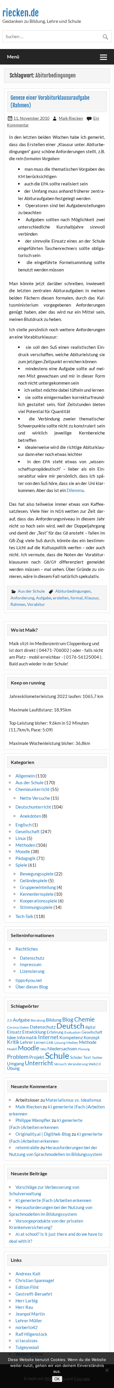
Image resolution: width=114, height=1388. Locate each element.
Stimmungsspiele (36, 907)
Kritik (13, 1042)
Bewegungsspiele (36, 873)
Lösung (59, 1042)
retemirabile (27, 1147)
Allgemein (25, 775)
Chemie (84, 1019)
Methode (87, 1042)
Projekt (36, 1057)
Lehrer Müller (28, 1320)
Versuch (60, 1064)
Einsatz (14, 1031)
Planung (84, 1049)
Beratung (38, 1020)
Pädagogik (25, 858)
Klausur (91, 597)
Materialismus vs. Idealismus (73, 1100)
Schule (57, 1055)
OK (57, 1379)
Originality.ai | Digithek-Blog (43, 1134)
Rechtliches (26, 948)
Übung (13, 1068)
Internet (48, 1037)
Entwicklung (34, 1031)
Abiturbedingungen (73, 591)
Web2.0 (95, 1064)
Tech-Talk (24, 916)
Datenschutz (32, 958)
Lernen (40, 1042)
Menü (13, 56)
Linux (20, 838)
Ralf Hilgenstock (31, 1334)
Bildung (53, 1019)
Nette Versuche (35, 798)
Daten (24, 1027)
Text (87, 1057)
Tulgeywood (27, 1347)
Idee (11, 1037)
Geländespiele (33, 880)
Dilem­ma (75, 490)
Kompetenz (71, 1037)
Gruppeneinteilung (38, 887)
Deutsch (70, 1025)
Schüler (76, 1057)
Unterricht (39, 1063)
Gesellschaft (27, 831)
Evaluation (72, 1032)
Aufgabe (43, 597)
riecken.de (20, 13)
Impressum (30, 964)
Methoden (25, 845)
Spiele (21, 865)
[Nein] (107, 1370)
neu (43, 1049)
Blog (67, 1019)
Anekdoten (30, 816)
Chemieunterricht (32, 789)
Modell (12, 1049)
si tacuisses (26, 1340)
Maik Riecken (71, 118)
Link (49, 1042)
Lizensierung (32, 971)
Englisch (23, 824)
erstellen (61, 597)
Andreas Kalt (28, 1273)
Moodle (22, 851)
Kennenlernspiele (36, 894)
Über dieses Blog (31, 986)
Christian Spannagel (34, 1280)
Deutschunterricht (33, 806)
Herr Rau (24, 1307)
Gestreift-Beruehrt (33, 1293)
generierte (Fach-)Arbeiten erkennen (53, 1200)
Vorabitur (36, 604)
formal (76, 597)
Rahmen (18, 604)
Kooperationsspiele (38, 900)
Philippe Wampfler (33, 1120)
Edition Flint (27, 1287)
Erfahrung (55, 1032)
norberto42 (26, 1327)
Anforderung (22, 597)
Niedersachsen (62, 1048)
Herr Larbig (26, 1300)
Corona (13, 1027)
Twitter (97, 1057)
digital (90, 1027)
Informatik (27, 1037)
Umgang (15, 1063)
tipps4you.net (28, 980)
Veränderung (78, 1064)
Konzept (92, 1037)
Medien (72, 1042)
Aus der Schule (31, 591)
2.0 (9, 1020)
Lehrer (26, 1042)
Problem (17, 1056)
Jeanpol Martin (30, 1313)
